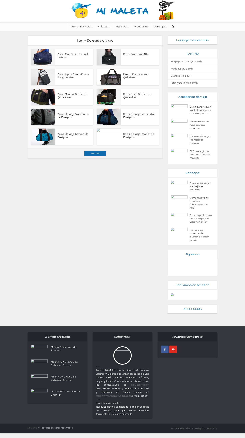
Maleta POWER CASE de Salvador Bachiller (64, 364)
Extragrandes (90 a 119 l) (184, 82)
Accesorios (141, 26)
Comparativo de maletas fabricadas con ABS (199, 202)
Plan (188, 428)
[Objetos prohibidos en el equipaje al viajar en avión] (180, 218)
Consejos (160, 26)
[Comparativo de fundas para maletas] (180, 125)
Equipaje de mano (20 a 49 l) (186, 61)
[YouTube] (173, 349)
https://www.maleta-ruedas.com (113, 395)
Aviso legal (197, 428)
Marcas (121, 26)
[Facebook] (164, 349)
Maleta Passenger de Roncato (63, 349)
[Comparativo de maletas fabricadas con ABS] (180, 201)
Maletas (103, 26)
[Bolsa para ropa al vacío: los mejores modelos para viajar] (180, 110)
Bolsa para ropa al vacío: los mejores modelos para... (201, 110)
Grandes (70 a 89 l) (181, 75)
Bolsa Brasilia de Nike (136, 54)
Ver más (95, 153)
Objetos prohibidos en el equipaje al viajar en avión (201, 218)
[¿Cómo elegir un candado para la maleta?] (180, 154)
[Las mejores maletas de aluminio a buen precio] (180, 233)
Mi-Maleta (33, 427)
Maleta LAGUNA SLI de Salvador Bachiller (63, 378)
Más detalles (177, 428)
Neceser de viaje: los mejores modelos (200, 140)
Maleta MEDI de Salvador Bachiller (65, 393)
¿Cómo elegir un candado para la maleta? (200, 154)
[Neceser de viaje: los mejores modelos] (180, 140)
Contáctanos (211, 428)
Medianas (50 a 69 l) (182, 68)
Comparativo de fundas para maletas (199, 125)
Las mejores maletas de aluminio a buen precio (199, 235)
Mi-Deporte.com (140, 384)
